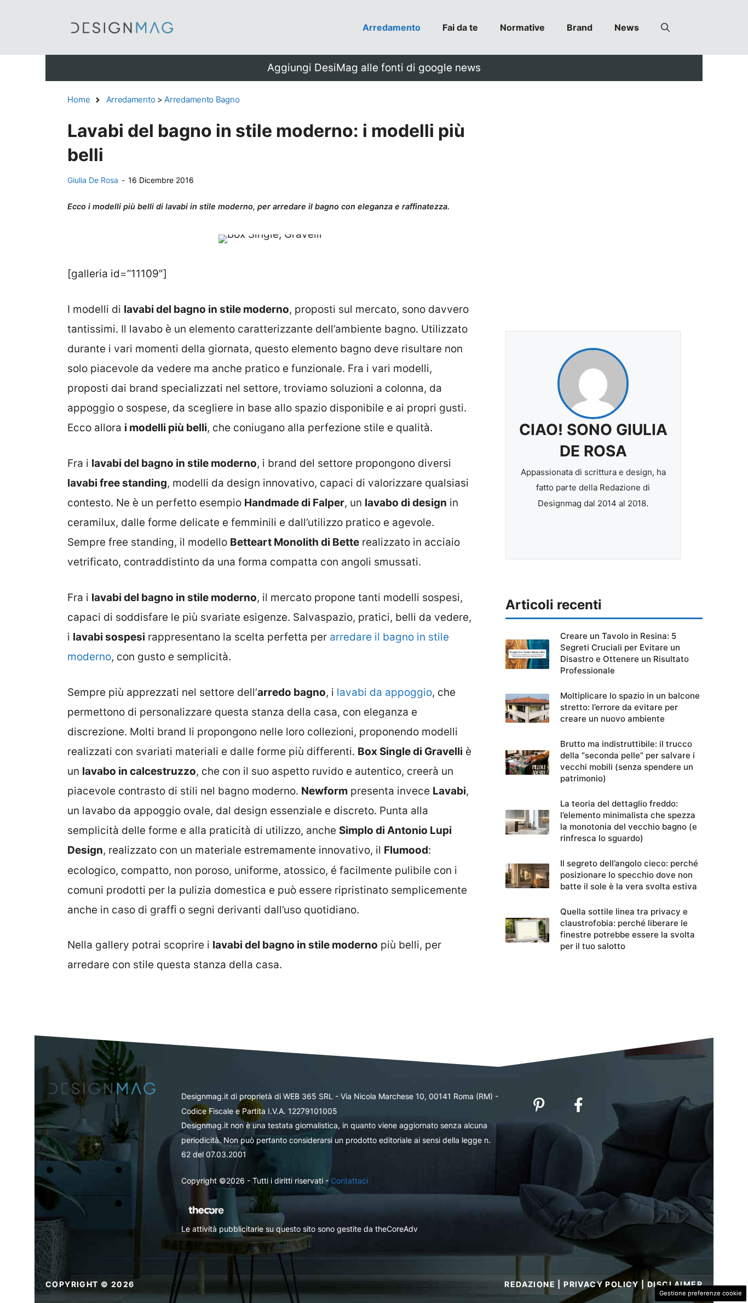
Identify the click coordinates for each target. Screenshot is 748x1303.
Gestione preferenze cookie (700, 1293)
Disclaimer (675, 1284)
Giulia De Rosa (92, 180)
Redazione (529, 1284)
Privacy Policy (601, 1284)
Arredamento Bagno (201, 99)
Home (78, 99)
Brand (579, 27)
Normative (522, 27)
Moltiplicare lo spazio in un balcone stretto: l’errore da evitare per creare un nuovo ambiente (630, 707)
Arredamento (392, 27)
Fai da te (460, 27)
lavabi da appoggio (384, 692)
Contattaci (349, 1180)
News (626, 27)
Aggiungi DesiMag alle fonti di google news (374, 67)
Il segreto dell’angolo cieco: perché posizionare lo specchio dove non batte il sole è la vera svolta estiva (629, 874)
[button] (665, 27)
